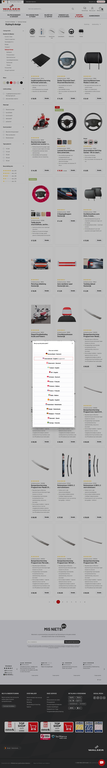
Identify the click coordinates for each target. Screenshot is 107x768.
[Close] (72, 343)
